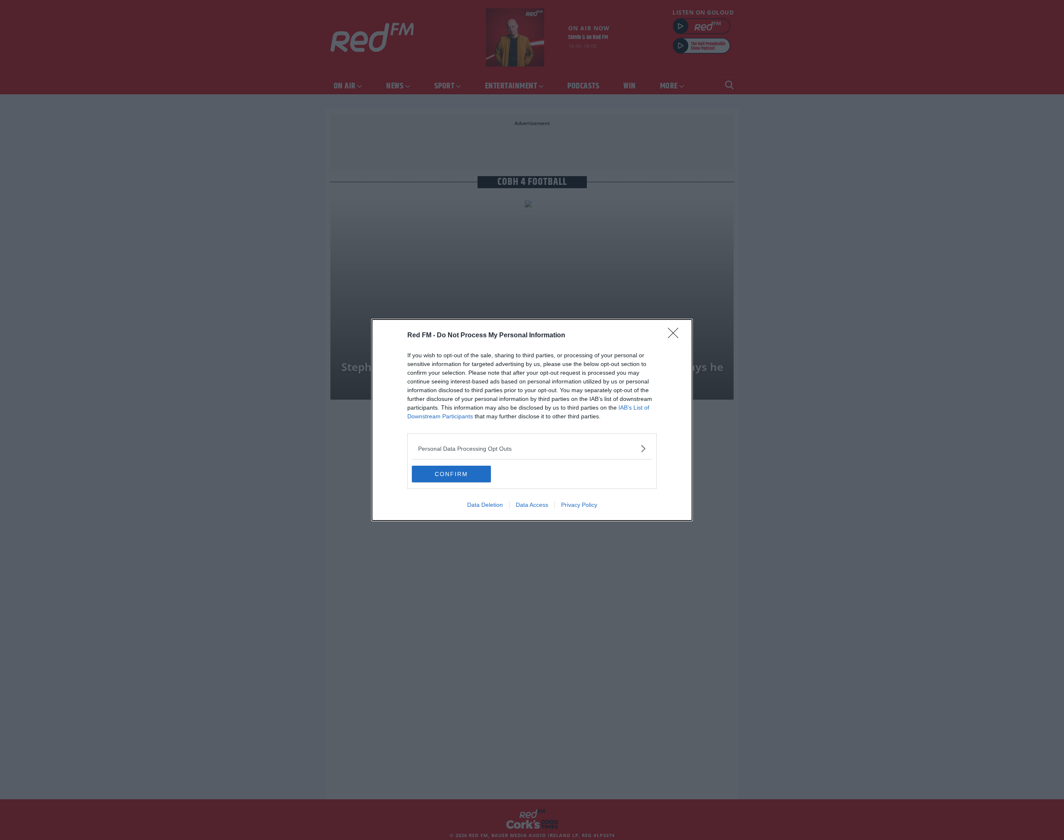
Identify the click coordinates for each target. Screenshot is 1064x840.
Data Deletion (485, 504)
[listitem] (532, 448)
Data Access (532, 504)
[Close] (676, 336)
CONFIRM (451, 474)
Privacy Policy (579, 504)
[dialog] (532, 420)
